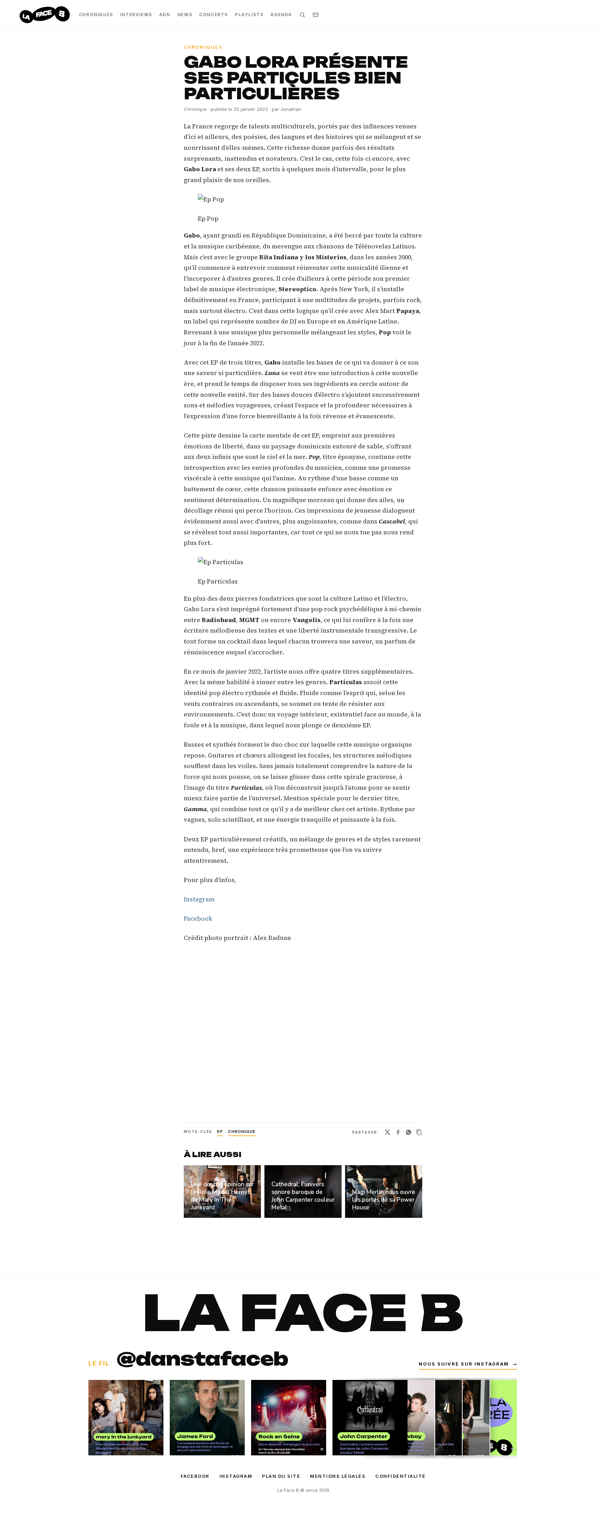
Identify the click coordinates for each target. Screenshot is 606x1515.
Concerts (213, 14)
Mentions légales (337, 1476)
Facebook (198, 918)
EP (220, 1131)
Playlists (249, 14)
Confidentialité (400, 1476)
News (184, 14)
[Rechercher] (302, 15)
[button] (303, 199)
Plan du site (281, 1476)
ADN (164, 14)
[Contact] (315, 15)
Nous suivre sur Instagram (468, 1364)
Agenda (281, 14)
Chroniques (96, 14)
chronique (242, 1131)
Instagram (199, 899)
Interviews (136, 14)
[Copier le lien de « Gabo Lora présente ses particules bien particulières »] (419, 1132)
